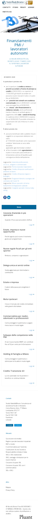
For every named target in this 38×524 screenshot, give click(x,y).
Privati (23, 7)
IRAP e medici (10, 444)
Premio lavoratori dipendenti (21, 167)
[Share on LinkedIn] (8, 197)
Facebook (9, 417)
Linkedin (8, 420)
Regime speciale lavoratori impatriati (18, 441)
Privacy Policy (10, 490)
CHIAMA (9, 425)
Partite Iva (7, 12)
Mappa (8, 487)
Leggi (30, 225)
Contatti (6, 7)
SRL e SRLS (9, 470)
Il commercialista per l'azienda (16, 447)
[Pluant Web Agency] (26, 517)
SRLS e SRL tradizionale (14, 455)
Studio (15, 7)
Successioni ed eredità (13, 439)
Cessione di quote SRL (13, 463)
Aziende (31, 7)
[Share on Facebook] (5, 197)
